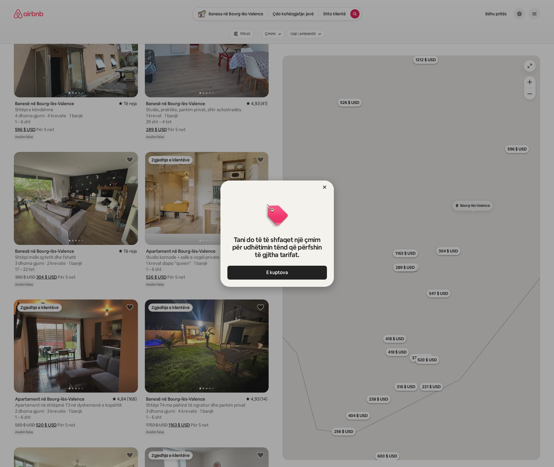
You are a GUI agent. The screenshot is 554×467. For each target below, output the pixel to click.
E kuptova (277, 272)
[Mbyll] (324, 187)
